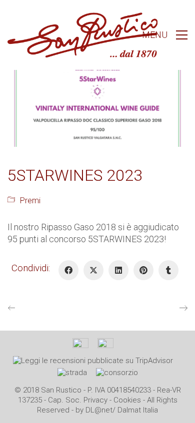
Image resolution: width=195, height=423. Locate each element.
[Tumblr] (168, 270)
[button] (165, 35)
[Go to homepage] (83, 34)
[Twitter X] (94, 270)
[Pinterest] (144, 270)
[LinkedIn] (118, 270)
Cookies (127, 400)
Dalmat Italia (138, 410)
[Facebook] (68, 270)
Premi (30, 200)
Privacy (96, 400)
